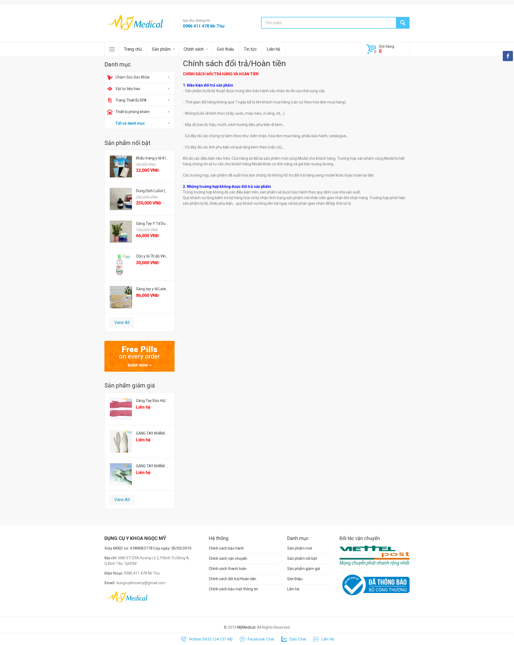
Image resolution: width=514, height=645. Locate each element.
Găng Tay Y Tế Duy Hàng (152, 223)
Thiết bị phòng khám (132, 112)
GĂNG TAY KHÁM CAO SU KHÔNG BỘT (152, 433)
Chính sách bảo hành (226, 548)
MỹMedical (246, 627)
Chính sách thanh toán (228, 568)
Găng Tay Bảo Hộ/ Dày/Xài (152, 400)
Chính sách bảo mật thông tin (233, 589)
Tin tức (250, 49)
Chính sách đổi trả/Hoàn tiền (232, 579)
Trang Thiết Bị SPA (131, 100)
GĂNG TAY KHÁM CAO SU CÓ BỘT (152, 466)
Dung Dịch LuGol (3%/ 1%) (152, 191)
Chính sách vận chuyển (228, 558)
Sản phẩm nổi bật (302, 558)
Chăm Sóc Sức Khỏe (132, 77)
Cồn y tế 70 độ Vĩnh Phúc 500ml (152, 256)
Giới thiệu (225, 49)
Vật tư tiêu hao (127, 89)
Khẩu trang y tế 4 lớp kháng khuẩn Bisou (152, 158)
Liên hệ (273, 49)
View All (122, 322)
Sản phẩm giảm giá (303, 568)
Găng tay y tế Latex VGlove (152, 289)
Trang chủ (133, 49)
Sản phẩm (161, 49)
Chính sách (194, 49)
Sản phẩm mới (299, 548)
